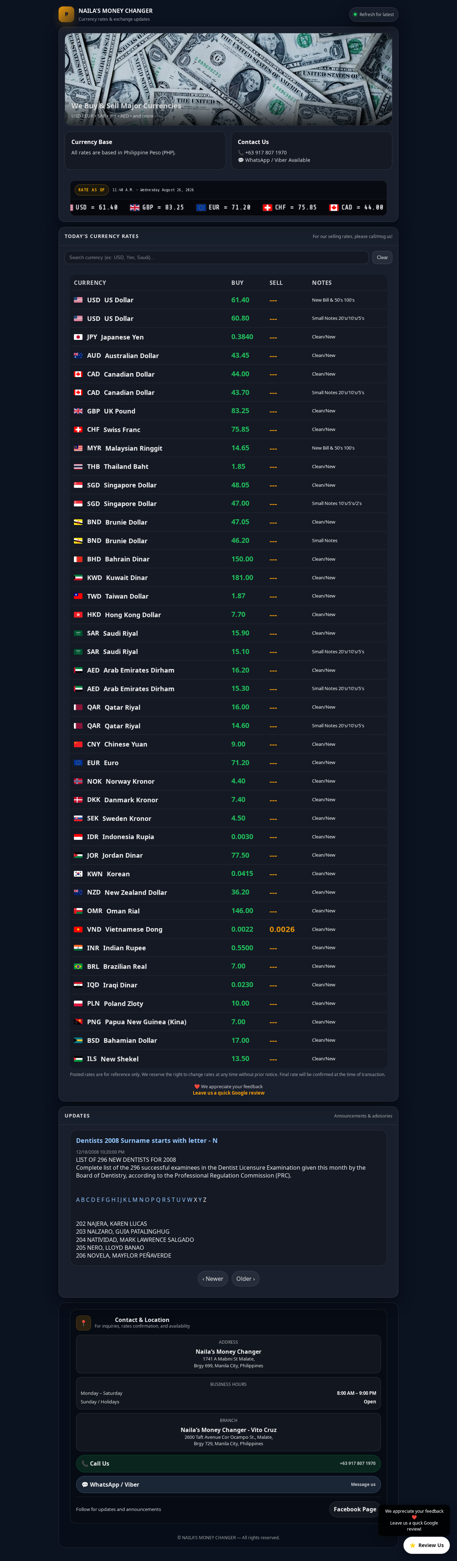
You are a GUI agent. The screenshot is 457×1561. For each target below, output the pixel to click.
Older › (245, 1279)
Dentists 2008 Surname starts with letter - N (147, 1140)
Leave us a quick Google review (229, 1093)
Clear (382, 257)
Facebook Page (355, 1509)
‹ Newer (213, 1279)
